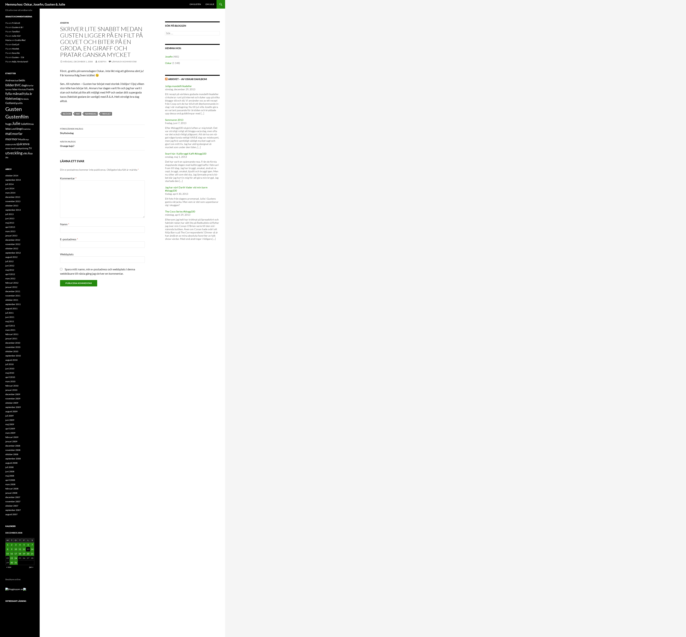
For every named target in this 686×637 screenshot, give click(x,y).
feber (15, 89)
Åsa (30, 153)
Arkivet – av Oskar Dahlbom (187, 79)
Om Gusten (195, 4)
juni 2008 (9, 471)
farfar (31, 85)
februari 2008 (11, 488)
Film (20, 89)
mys (27, 139)
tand (13, 148)
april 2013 (10, 227)
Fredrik (30, 89)
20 (28, 553)
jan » (31, 567)
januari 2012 (11, 287)
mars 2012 (10, 278)
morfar (17, 134)
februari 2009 (11, 437)
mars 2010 (10, 381)
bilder (9, 85)
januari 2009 (11, 441)
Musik (21, 139)
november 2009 (12, 398)
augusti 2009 (11, 411)
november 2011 (12, 295)
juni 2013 (9, 218)
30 (11, 562)
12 (24, 549)
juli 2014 (9, 184)
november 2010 (12, 347)
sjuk (19, 144)
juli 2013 (9, 214)
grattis (19, 103)
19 (24, 553)
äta (6, 157)
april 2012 (10, 274)
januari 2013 (11, 235)
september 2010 (13, 355)
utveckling (14, 153)
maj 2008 (9, 475)
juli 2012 (9, 261)
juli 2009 (9, 415)
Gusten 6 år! (17, 27)
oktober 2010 (11, 351)
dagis (24, 85)
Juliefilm (26, 123)
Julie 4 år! (16, 35)
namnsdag (90, 114)
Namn (64, 224)
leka (7, 128)
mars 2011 (10, 330)
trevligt (106, 114)
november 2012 (12, 244)
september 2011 (13, 304)
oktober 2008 (11, 454)
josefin (102, 61)
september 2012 (13, 252)
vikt (25, 153)
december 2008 (12, 445)
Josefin (64, 22)
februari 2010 (11, 385)
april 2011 (10, 325)
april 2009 (10, 428)
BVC (18, 85)
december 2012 (12, 240)
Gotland (10, 103)
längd (19, 128)
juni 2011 (9, 317)
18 (20, 553)
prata (13, 144)
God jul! (15, 44)
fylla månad (14, 94)
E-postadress (69, 239)
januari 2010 (11, 390)
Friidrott (16, 23)
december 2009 (12, 394)
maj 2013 (9, 222)
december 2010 (12, 342)
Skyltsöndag (71, 131)
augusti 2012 (11, 257)
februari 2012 (11, 282)
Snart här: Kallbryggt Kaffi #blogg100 (185, 153)
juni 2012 (9, 265)
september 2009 (13, 407)
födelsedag (13, 98)
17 (15, 553)
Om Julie (209, 4)
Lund (13, 128)
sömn (8, 148)
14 (32, 549)
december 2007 (12, 497)
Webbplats (67, 254)
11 (20, 549)
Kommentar (68, 178)
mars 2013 (10, 231)
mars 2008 (10, 484)
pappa (8, 144)
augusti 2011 (11, 308)
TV (30, 148)
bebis (22, 80)
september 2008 (13, 458)
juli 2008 (9, 467)
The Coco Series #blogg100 (180, 211)
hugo (8, 123)
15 (7, 553)
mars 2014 (10, 192)
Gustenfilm (17, 117)
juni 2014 (9, 188)
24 (15, 558)
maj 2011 (9, 321)
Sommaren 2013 (174, 119)
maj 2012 (9, 270)
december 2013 (12, 197)
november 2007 (12, 501)
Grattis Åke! (20, 40)
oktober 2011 (11, 300)
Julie (16, 123)
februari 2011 (11, 334)
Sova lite (16, 53)
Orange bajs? (68, 143)
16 (11, 553)
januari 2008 (11, 493)
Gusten (13, 109)
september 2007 (13, 510)
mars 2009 (10, 433)
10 (15, 549)
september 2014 (13, 180)
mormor (11, 139)
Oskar (168, 63)
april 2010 (10, 377)
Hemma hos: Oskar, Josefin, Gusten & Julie (35, 4)
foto (24, 89)
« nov (8, 567)
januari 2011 (11, 338)
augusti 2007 (11, 514)
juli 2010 (9, 364)
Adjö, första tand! (20, 61)
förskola (25, 99)
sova (26, 144)
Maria (8, 40)
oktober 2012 (11, 248)
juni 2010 (9, 368)
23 (11, 558)
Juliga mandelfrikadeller (178, 86)
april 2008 (10, 480)
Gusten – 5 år (18, 57)
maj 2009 (9, 424)
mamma (26, 129)
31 (15, 562)
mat (78, 114)
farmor (8, 89)
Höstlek (15, 48)
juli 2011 (9, 312)
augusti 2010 (11, 360)
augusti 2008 (11, 463)
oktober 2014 (11, 175)
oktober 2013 (11, 205)
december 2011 (12, 291)
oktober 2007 (11, 505)
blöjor (67, 114)
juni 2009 (9, 420)
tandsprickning (22, 148)
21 (32, 553)
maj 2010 (9, 372)
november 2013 (12, 201)
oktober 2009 (11, 402)
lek (32, 124)
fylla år (27, 94)
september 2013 (13, 210)
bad (17, 80)
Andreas (10, 80)
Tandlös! (16, 31)
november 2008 (12, 450)
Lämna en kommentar (124, 61)
